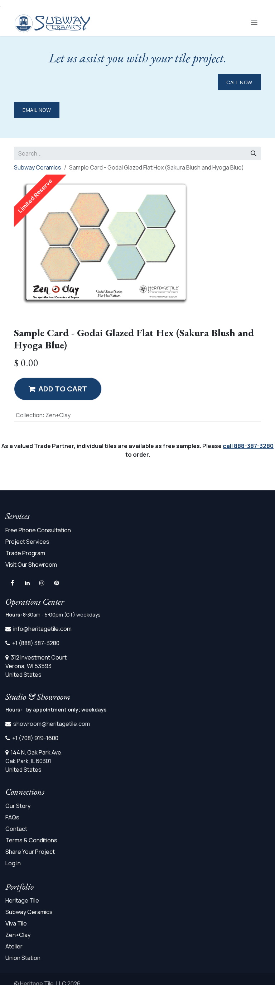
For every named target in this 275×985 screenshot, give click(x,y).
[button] (58, 388)
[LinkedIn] (27, 583)
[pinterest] (56, 583)
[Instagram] (42, 583)
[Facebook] (12, 583)
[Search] (253, 153)
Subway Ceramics (37, 167)
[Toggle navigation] (254, 22)
